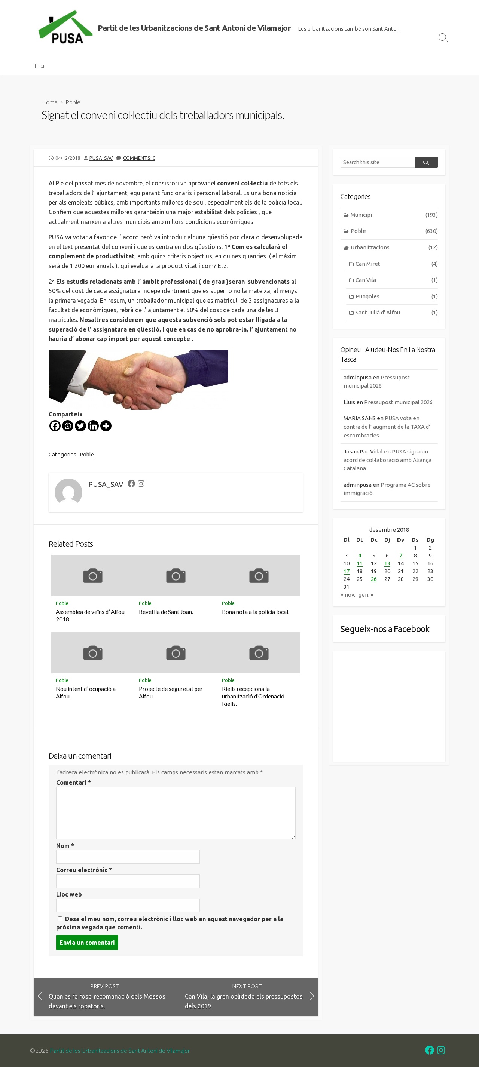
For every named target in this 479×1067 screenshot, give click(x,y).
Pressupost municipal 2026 (398, 402)
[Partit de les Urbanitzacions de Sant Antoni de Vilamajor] (65, 28)
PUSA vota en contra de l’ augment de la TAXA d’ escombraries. (387, 426)
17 (347, 571)
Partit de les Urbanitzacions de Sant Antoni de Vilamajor (120, 1050)
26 (374, 579)
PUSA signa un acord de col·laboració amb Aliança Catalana (387, 459)
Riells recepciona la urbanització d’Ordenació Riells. (253, 696)
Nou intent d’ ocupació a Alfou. (86, 692)
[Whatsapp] (67, 425)
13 (387, 563)
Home (49, 101)
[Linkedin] (93, 425)
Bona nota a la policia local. (255, 611)
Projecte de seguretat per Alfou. (171, 692)
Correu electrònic (84, 870)
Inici (39, 65)
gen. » (366, 594)
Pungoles (397, 296)
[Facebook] (55, 425)
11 (360, 563)
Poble (72, 101)
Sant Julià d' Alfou (397, 312)
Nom (65, 845)
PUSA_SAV (101, 157)
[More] (106, 425)
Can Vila (397, 280)
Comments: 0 (139, 157)
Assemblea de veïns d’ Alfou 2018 (90, 615)
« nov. (348, 594)
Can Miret (397, 264)
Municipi (394, 215)
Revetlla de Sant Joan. (166, 611)
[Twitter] (80, 425)
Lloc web (69, 894)
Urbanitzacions (394, 247)
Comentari (73, 782)
